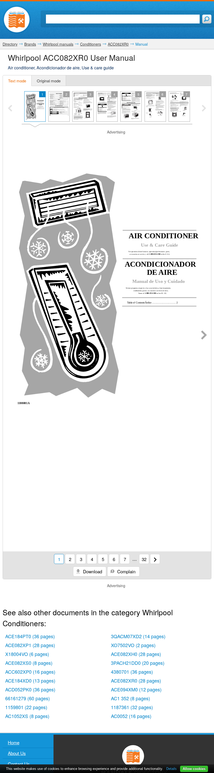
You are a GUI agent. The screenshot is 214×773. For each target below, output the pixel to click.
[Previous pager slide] (10, 109)
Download (92, 571)
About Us (17, 753)
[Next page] (204, 335)
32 (144, 559)
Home (13, 742)
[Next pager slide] (204, 109)
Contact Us (19, 763)
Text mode (17, 80)
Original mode (49, 80)
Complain (125, 571)
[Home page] (16, 19)
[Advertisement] (107, 141)
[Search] (206, 19)
